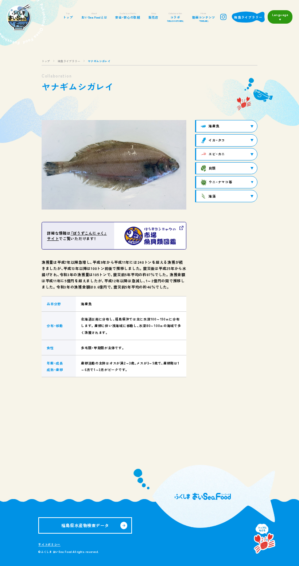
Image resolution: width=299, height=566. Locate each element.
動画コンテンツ (203, 17)
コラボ (175, 17)
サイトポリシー (49, 544)
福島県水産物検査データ (85, 525)
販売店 (153, 15)
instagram (223, 17)
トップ (68, 15)
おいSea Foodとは (94, 15)
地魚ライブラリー (248, 17)
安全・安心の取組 (127, 15)
